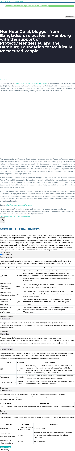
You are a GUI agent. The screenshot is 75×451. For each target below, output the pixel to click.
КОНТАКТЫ (72, 103)
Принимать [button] (25, 216)
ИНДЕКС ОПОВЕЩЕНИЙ (68, 70)
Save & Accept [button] (5, 447)
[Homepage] (9, 16)
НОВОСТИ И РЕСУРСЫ (66, 75)
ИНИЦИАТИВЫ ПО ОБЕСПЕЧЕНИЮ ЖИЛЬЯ (70, 55)
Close (72, 19)
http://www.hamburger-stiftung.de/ (19, 205)
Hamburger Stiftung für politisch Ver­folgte (31, 83)
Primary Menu (70, 16)
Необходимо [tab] (5, 252)
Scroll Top (19, 1)
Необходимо (7, 255)
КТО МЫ (73, 95)
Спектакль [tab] (4, 388)
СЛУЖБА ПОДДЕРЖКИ (69, 28)
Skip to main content (7, 1)
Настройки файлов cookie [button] (10, 216)
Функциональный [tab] (6, 316)
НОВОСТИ (72, 78)
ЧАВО (73, 40)
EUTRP (73, 60)
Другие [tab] (3, 411)
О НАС (72, 92)
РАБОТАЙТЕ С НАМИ (69, 100)
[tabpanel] (37, 287)
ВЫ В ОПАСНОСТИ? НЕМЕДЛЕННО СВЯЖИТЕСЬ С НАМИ (27, 6)
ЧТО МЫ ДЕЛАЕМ (70, 98)
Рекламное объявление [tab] (9, 347)
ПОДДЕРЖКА (71, 73)
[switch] (1, 318)
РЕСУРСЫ (72, 80)
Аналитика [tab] (4, 332)
